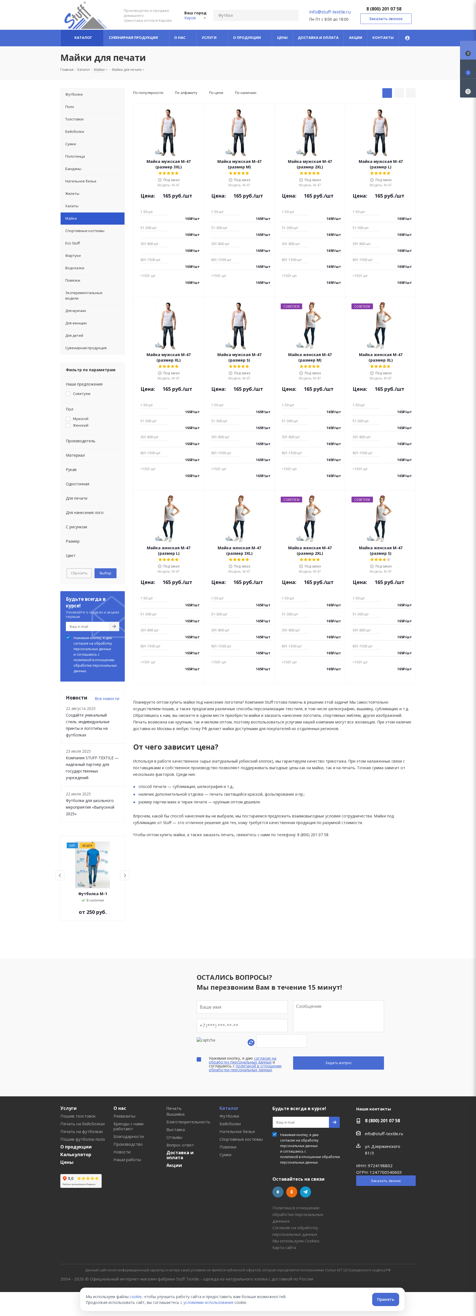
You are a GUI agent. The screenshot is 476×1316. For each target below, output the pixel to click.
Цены (67, 1162)
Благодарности (128, 1136)
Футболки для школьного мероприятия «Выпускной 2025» (90, 807)
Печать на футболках (81, 1131)
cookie (136, 1296)
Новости (122, 1151)
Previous (60, 876)
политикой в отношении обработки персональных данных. (95, 665)
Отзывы (174, 1137)
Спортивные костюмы (241, 1139)
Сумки (225, 1154)
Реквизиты (124, 1115)
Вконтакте (277, 1191)
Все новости (107, 698)
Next (124, 876)
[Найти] (291, 15)
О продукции (76, 1146)
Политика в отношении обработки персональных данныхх (297, 1214)
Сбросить (79, 572)
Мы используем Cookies (296, 1241)
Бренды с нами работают (128, 1126)
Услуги (68, 1108)
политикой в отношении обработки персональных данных (245, 1067)
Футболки (229, 1115)
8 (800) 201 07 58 (383, 9)
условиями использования (208, 1302)
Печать (174, 1108)
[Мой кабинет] (407, 38)
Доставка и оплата (180, 1155)
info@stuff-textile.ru (330, 12)
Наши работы (127, 1159)
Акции (174, 1165)
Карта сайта (284, 1247)
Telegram (305, 1191)
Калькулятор (75, 1154)
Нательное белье (237, 1131)
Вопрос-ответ (180, 1144)
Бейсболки (230, 1123)
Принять (385, 1299)
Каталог (229, 1108)
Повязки (228, 1146)
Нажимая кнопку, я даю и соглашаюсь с (95, 654)
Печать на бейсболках (82, 1123)
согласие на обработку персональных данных (93, 646)
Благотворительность (188, 1121)
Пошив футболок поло (82, 1139)
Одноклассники (291, 1191)
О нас (119, 1108)
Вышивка (175, 1114)
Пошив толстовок (78, 1115)
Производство (128, 1144)
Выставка (175, 1129)
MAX (319, 1191)
